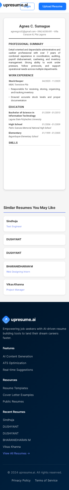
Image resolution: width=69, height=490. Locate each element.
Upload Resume (52, 6)
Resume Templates (15, 388)
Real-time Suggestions (18, 369)
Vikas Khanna (12, 446)
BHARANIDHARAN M (17, 440)
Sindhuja (8, 420)
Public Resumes (13, 401)
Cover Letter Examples (18, 395)
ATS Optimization (14, 363)
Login (27, 6)
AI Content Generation (18, 356)
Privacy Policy (21, 480)
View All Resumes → (16, 453)
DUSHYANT (11, 426)
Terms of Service (46, 480)
